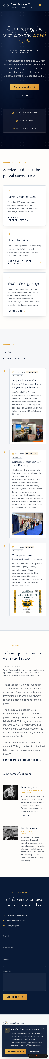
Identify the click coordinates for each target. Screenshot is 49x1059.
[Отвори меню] (40, 5)
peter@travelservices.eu (17, 915)
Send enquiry (13, 997)
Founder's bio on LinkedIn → (22, 760)
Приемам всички (15, 1051)
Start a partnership (22, 87)
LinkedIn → (27, 815)
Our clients (25, 95)
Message (8, 972)
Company (8, 948)
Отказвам (35, 1051)
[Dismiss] (45, 1055)
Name (6, 936)
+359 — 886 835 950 (16, 920)
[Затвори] (43, 1029)
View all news (12, 359)
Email (6, 960)
